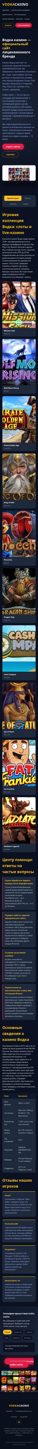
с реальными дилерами (20, 10)
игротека (19, 19)
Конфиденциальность (24, 1411)
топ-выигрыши (20, 14)
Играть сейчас (13, 146)
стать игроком (23, 25)
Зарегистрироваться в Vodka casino (22, 1363)
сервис (26, 204)
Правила (9, 1411)
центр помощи (8, 19)
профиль (8, 25)
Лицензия (23, 1417)
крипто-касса (7, 14)
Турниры (10, 154)
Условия (14, 1417)
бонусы (28, 198)
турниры (5, 10)
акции (27, 19)
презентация (13, 198)
